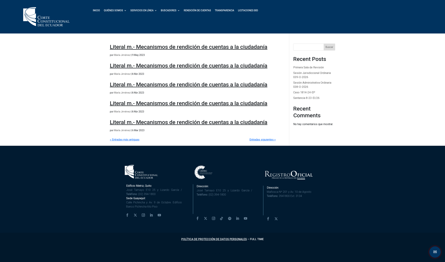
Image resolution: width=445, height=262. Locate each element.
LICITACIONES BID (248, 10)
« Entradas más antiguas (124, 139)
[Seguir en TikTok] (221, 218)
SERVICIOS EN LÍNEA (141, 10)
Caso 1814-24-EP (304, 92)
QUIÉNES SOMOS (113, 10)
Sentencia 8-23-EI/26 (306, 98)
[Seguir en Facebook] (127, 215)
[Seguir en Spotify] (229, 218)
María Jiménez (122, 55)
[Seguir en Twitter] (135, 215)
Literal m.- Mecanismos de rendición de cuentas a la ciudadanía (188, 47)
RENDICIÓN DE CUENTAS (197, 10)
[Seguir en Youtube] (159, 215)
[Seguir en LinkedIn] (151, 215)
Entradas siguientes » (262, 139)
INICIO (96, 10)
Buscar (329, 47)
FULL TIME (257, 239)
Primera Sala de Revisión (308, 67)
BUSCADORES (168, 10)
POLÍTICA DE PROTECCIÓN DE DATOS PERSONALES (214, 239)
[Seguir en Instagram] (143, 215)
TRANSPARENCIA (224, 10)
